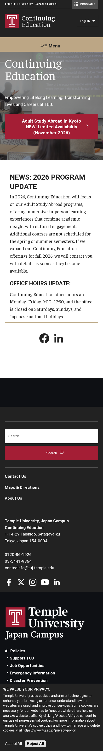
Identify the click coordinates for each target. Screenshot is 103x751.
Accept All (13, 744)
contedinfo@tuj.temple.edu (29, 567)
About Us (13, 498)
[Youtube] (45, 583)
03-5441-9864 (18, 561)
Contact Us (15, 476)
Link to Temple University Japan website (53, 623)
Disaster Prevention (29, 680)
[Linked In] (57, 583)
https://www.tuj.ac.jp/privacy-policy (49, 730)
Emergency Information (32, 673)
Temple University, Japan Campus (31, 4)
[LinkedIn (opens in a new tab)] (59, 339)
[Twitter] (21, 583)
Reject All (35, 744)
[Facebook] (9, 583)
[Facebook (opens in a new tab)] (44, 339)
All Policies (15, 650)
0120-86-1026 (18, 554)
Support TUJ (22, 658)
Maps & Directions (22, 487)
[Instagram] (33, 583)
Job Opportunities (27, 665)
